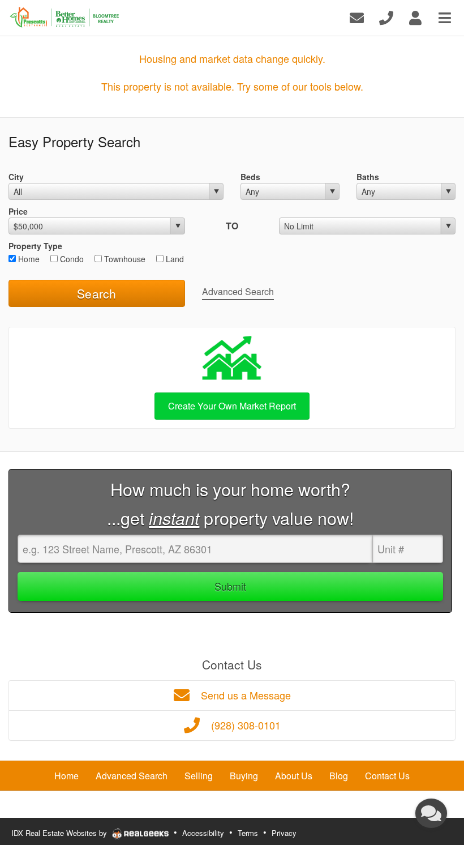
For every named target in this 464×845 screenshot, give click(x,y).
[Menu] (445, 16)
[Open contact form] (357, 16)
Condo (71, 258)
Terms (248, 832)
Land (174, 258)
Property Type (35, 245)
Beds (250, 176)
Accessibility (203, 832)
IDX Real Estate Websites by (60, 832)
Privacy (284, 832)
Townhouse (123, 258)
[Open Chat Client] (431, 813)
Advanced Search (238, 291)
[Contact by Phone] (386, 16)
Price (18, 211)
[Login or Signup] (415, 16)
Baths (367, 176)
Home (28, 258)
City (16, 176)
